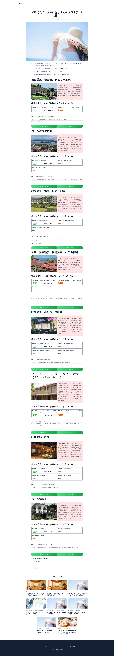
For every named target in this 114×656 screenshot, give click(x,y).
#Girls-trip (34, 567)
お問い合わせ (72, 646)
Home (20, 3)
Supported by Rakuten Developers (39, 558)
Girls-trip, (58, 591)
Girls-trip (62, 19)
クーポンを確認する (44, 126)
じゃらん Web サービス (37, 561)
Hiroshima (62, 610)
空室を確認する (70, 126)
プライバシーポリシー (50, 646)
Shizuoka (62, 591)
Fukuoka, (37, 610)
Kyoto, (36, 591)
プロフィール (62, 646)
